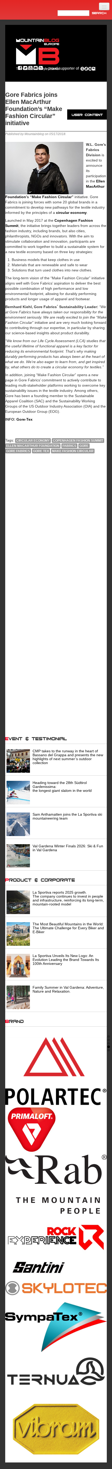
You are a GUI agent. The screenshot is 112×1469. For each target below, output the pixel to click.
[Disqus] (56, 528)
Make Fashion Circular (52, 197)
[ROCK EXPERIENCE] (56, 1237)
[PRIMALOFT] (56, 1130)
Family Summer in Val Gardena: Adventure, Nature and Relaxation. (68, 989)
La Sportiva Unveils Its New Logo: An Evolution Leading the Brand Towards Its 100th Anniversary (66, 960)
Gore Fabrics (18, 451)
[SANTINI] (56, 1267)
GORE (84, 446)
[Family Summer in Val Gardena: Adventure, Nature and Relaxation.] (18, 997)
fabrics (69, 446)
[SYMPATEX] (56, 1327)
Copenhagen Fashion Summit (78, 440)
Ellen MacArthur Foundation (32, 446)
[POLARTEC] (56, 1071)
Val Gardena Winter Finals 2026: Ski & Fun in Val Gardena (68, 848)
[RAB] (56, 1184)
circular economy (33, 440)
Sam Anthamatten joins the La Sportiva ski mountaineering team (67, 816)
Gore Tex (41, 451)
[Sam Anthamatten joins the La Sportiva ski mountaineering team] (18, 824)
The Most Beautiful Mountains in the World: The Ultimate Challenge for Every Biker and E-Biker (68, 928)
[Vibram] (56, 1427)
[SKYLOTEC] (56, 1288)
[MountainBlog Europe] (38, 53)
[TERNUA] (56, 1372)
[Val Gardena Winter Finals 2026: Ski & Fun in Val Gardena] (18, 855)
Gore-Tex (24, 419)
